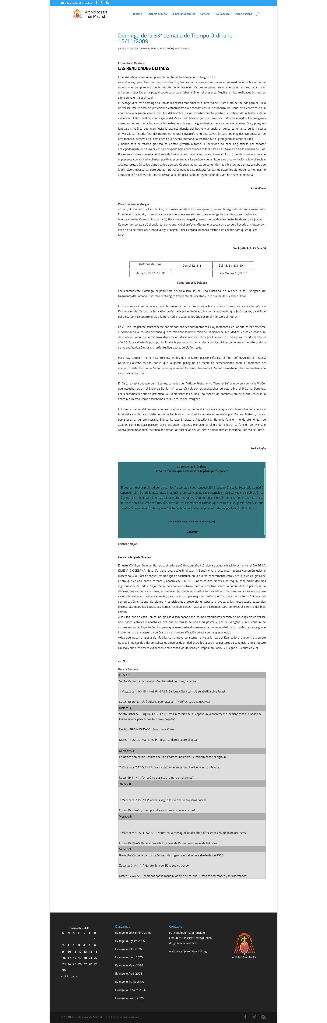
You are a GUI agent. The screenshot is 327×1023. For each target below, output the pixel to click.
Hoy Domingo (222, 14)
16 (64, 957)
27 (85, 964)
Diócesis (137, 14)
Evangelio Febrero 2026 (130, 990)
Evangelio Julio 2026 (128, 949)
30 (64, 970)
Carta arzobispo (243, 14)
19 (80, 957)
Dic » (74, 976)
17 (69, 957)
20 (85, 957)
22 (95, 957)
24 (69, 964)
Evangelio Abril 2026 (128, 973)
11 (74, 951)
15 (95, 951)
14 (90, 951)
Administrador (130, 48)
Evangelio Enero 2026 (129, 998)
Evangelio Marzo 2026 (129, 981)
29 (95, 964)
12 (80, 951)
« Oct (64, 976)
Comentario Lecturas (183, 14)
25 (74, 964)
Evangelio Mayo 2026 (129, 965)
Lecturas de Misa (157, 14)
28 (90, 964)
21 (90, 957)
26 (80, 964)
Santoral (205, 14)
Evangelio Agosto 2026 (130, 940)
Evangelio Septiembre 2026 (133, 932)
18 (74, 957)
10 (69, 951)
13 (85, 951)
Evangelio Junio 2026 (129, 957)
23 (64, 964)
